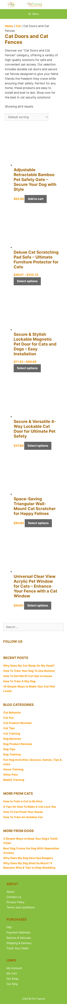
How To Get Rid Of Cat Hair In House (27, 676)
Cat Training (11, 733)
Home (9, 26)
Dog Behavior (12, 738)
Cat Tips (9, 728)
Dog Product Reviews (17, 744)
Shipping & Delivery (19, 943)
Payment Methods (18, 932)
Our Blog (12, 984)
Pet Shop (12, 978)
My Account (14, 968)
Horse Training (13, 769)
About (10, 891)
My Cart (12, 973)
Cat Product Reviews (17, 723)
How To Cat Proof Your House (23, 812)
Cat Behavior (12, 712)
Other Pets (10, 774)
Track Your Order (18, 948)
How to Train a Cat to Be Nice (22, 801)
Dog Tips (9, 749)
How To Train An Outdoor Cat (23, 817)
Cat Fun (8, 717)
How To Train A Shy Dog (19, 681)
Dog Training (12, 754)
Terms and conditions (21, 907)
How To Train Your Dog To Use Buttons (29, 670)
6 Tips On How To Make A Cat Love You (29, 806)
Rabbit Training (13, 779)
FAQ (9, 927)
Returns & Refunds (19, 937)
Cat (18, 26)
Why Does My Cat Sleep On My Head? (29, 665)
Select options (27, 281)
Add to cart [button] (35, 199)
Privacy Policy (15, 902)
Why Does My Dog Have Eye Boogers (28, 858)
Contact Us (14, 897)
